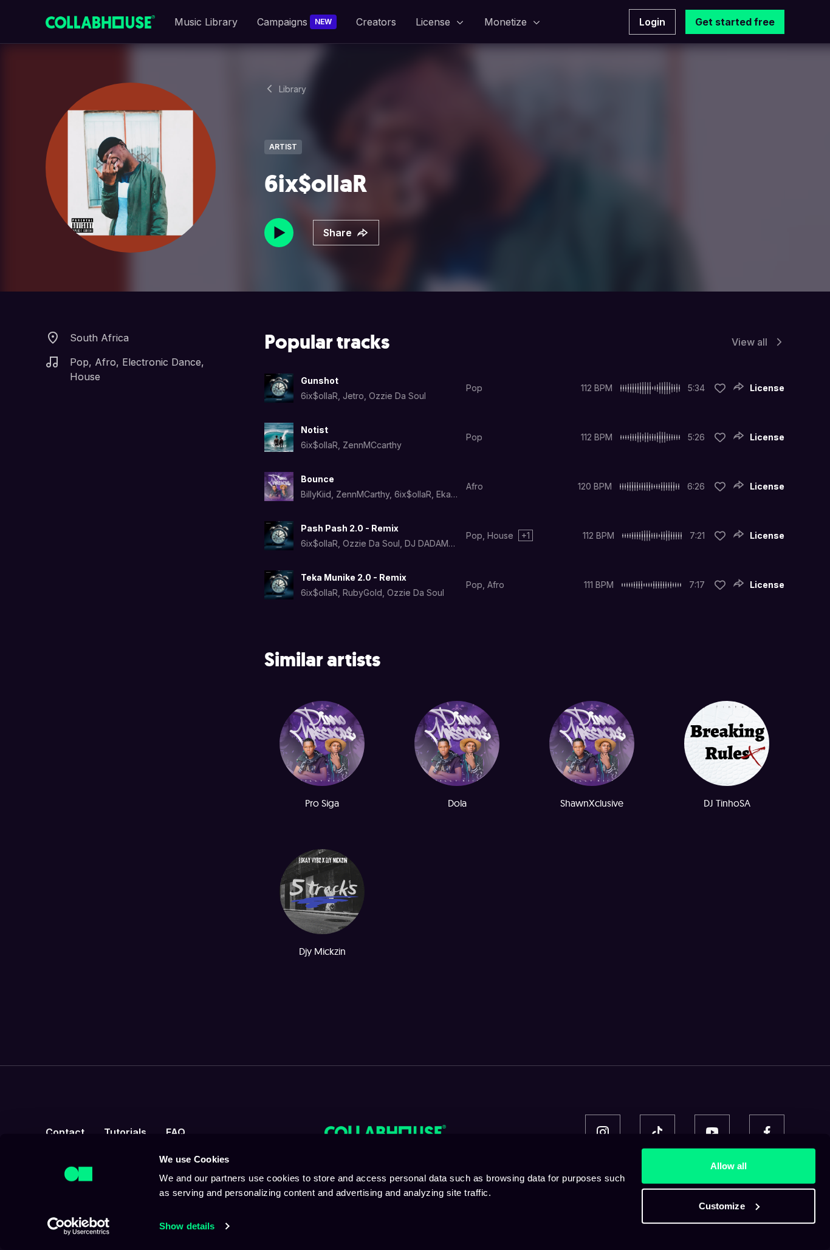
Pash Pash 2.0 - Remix (350, 528)
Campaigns (294, 22)
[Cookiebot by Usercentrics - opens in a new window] (79, 1226)
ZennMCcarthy (372, 445)
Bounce (317, 479)
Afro (105, 362)
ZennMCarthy (362, 494)
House (85, 377)
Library (292, 89)
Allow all (728, 1166)
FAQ (175, 1132)
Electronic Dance (161, 362)
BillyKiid (316, 494)
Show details (186, 1226)
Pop (79, 362)
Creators (376, 22)
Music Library (206, 22)
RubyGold (362, 592)
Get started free (735, 22)
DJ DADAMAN (432, 543)
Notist (314, 430)
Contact (65, 1132)
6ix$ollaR (319, 396)
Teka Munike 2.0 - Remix (353, 577)
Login (652, 22)
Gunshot (319, 380)
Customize (722, 1205)
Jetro (353, 396)
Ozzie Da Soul (397, 396)
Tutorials (125, 1132)
